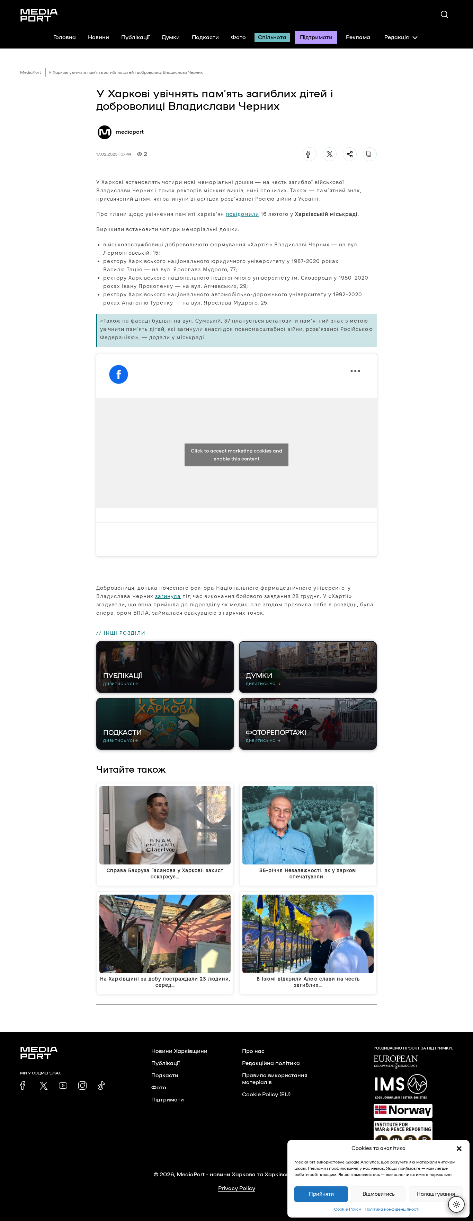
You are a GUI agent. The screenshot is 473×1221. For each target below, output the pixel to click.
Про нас (253, 1051)
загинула (168, 596)
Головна (64, 37)
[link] (24, 1085)
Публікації (135, 37)
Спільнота (272, 37)
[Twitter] (330, 154)
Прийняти (321, 1194)
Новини (98, 37)
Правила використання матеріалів (274, 1079)
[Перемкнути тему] (456, 1204)
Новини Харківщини (179, 1051)
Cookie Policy (347, 1209)
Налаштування (436, 1194)
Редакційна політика (271, 1063)
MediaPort (30, 72)
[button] (459, 1148)
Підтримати (316, 37)
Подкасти (205, 37)
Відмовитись (379, 1194)
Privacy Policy (236, 1188)
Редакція (396, 37)
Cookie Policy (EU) (266, 1094)
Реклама (358, 37)
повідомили (242, 214)
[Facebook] (309, 154)
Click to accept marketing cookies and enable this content (236, 455)
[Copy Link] (370, 154)
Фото (238, 37)
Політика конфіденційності (392, 1209)
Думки (171, 37)
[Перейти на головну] (39, 15)
